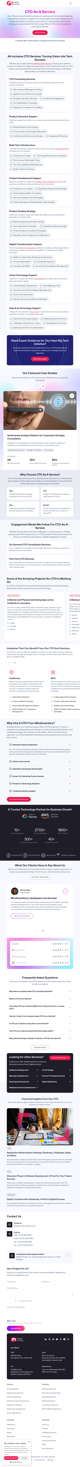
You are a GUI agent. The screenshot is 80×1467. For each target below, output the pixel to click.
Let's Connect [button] (40, 32)
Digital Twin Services (14, 1405)
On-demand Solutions (50, 1405)
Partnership (46, 1437)
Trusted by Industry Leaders (23, 791)
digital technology (62, 149)
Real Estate (11, 1437)
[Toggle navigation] (70, 3)
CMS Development (49, 1397)
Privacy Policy (40, 1460)
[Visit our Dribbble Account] (49, 1339)
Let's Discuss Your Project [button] (18, 799)
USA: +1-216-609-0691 (23, 1235)
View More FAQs (40, 1047)
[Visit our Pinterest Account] (68, 1339)
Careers (45, 1429)
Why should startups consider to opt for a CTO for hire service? (35, 1038)
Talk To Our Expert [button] (40, 359)
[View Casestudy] (72, 395)
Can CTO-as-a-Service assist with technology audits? (31, 1031)
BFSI (53, 678)
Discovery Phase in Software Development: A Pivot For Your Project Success (39, 1177)
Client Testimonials (49, 1441)
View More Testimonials (40, 877)
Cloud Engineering (13, 1413)
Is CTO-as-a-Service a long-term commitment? (29, 1024)
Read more (7, 1454)
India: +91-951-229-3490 (23, 1238)
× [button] (29, 1442)
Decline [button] (24, 1458)
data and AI (34, 312)
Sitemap (50, 1460)
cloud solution (40, 279)
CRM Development (49, 1389)
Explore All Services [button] (59, 1058)
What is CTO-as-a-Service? (20, 999)
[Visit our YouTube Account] (57, 1339)
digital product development (46, 182)
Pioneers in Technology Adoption (26, 784)
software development (42, 64)
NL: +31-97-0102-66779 (23, 1245)
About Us (45, 1425)
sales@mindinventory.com (25, 1226)
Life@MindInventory (49, 1433)
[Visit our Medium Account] (53, 1339)
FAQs (44, 1445)
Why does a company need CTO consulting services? (31, 991)
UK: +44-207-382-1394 (23, 1242)
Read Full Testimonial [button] (22, 916)
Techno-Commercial (21, 761)
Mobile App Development (16, 1409)
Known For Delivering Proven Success (28, 776)
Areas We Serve (47, 1448)
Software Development (15, 1393)
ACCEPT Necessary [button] (11, 1458)
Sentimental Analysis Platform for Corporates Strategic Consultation (36, 437)
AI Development (13, 1389)
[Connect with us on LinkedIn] (46, 1339)
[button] (9, 662)
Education (10, 1429)
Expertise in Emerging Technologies (27, 769)
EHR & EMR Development (51, 1409)
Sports (9, 1433)
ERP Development (48, 1401)
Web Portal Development (51, 1393)
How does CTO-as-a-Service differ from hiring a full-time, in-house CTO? (36, 1007)
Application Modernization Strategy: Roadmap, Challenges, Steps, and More (39, 1154)
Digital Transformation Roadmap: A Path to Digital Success (36, 1199)
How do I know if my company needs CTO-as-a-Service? (32, 1016)
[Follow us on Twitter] (61, 1339)
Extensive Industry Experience (24, 745)
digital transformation (27, 248)
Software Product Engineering (18, 1401)
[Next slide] (42, 386)
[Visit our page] (64, 1339)
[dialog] (16, 1452)
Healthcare (14, 678)
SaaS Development (14, 1397)
